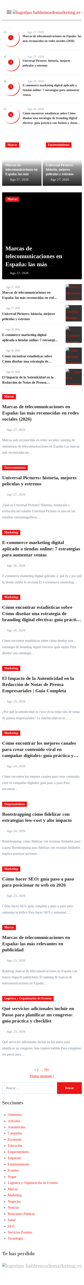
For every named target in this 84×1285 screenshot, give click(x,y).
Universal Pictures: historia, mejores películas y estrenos (60, 169)
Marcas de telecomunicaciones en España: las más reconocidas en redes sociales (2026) (21, 174)
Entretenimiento (58, 144)
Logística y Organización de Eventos (27, 998)
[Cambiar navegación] (9, 12)
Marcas (12, 144)
